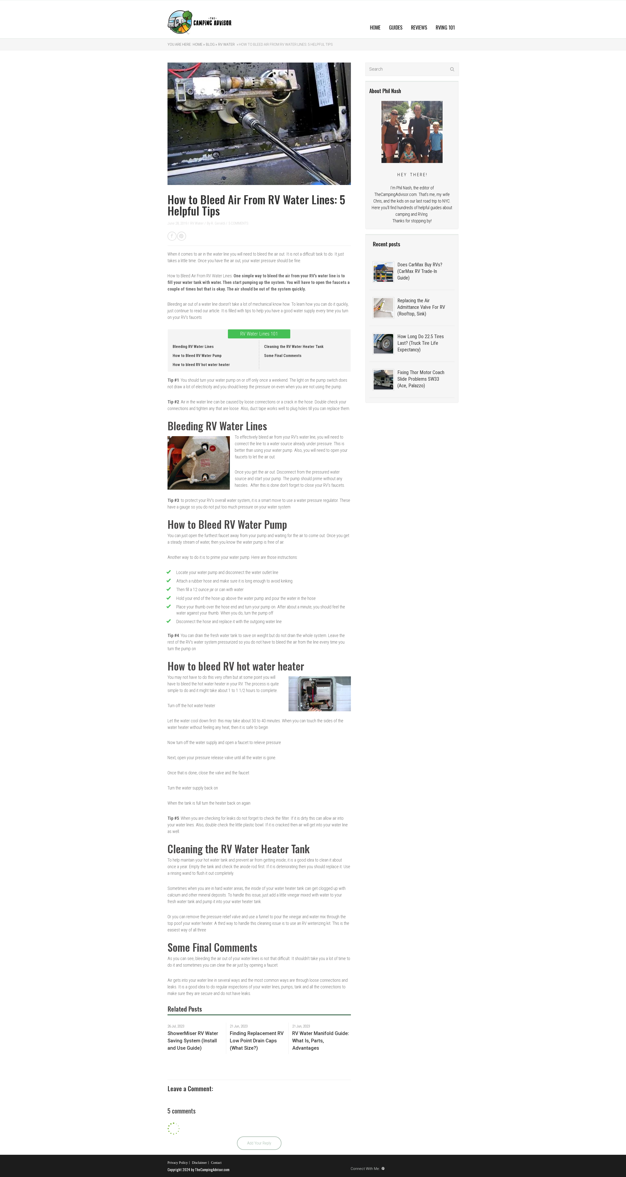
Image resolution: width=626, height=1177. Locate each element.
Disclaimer (199, 1163)
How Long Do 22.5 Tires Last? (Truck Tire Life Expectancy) (420, 343)
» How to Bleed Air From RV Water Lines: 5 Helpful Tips (284, 44)
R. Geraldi (218, 223)
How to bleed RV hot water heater (201, 364)
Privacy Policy (178, 1163)
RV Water (226, 44)
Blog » (211, 44)
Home (375, 27)
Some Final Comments (283, 355)
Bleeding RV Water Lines (193, 346)
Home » (199, 44)
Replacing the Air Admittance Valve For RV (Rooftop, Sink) (421, 307)
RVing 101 (445, 27)
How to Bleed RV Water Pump (197, 355)
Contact (216, 1163)
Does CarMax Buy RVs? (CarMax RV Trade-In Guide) (419, 271)
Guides (395, 27)
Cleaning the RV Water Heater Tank (294, 346)
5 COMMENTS (238, 223)
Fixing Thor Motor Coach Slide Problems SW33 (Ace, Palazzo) (420, 379)
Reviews (419, 27)
